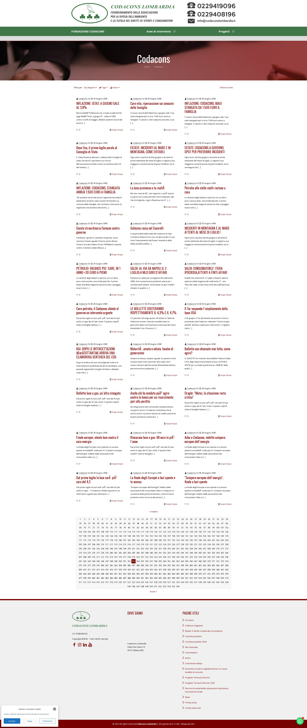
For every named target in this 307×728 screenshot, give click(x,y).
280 (111, 552)
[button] (54, 709)
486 (120, 578)
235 (213, 544)
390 (146, 565)
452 (120, 574)
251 (133, 548)
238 (226, 544)
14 (138, 519)
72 (94, 527)
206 (84, 544)
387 (133, 565)
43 (116, 523)
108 (102, 531)
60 (191, 523)
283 (124, 552)
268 (209, 548)
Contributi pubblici (193, 636)
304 (217, 552)
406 (217, 565)
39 (98, 523)
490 (138, 578)
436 (200, 569)
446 (93, 574)
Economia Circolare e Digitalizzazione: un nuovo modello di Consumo (206, 670)
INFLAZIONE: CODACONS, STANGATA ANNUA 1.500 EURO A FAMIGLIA (98, 189)
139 (89, 536)
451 (115, 574)
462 (164, 574)
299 (195, 552)
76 (111, 527)
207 (89, 544)
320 (138, 557)
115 (133, 531)
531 (169, 582)
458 (146, 574)
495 (160, 578)
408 (226, 565)
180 (120, 540)
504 (200, 578)
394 (164, 565)
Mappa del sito (187, 724)
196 (191, 540)
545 (129, 586)
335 (204, 557)
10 (120, 519)
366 (191, 561)
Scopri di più (117, 129)
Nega (29, 721)
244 (102, 548)
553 (164, 586)
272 (226, 548)
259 (169, 548)
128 (191, 531)
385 (124, 565)
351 (124, 561)
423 (142, 569)
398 (182, 565)
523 (133, 582)
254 (146, 548)
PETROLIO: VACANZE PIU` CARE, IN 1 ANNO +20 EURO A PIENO (98, 270)
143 (107, 536)
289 (151, 552)
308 (84, 557)
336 (209, 557)
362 (173, 561)
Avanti (152, 591)
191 (169, 540)
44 (120, 523)
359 (160, 561)
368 (200, 561)
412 (93, 569)
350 (120, 561)
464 (173, 574)
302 (209, 552)
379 (98, 565)
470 (200, 574)
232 (200, 544)
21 (169, 519)
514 (93, 582)
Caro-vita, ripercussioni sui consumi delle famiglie (152, 105)
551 (155, 586)
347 (107, 561)
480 (93, 578)
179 (115, 540)
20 (165, 519)
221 (151, 544)
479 (89, 578)
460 (155, 574)
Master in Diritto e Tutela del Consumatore (203, 631)
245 (107, 548)
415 (107, 569)
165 (204, 536)
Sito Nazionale (191, 647)
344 (93, 561)
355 (142, 561)
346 (102, 561)
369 (204, 561)
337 (213, 557)
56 (173, 523)
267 (204, 548)
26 (191, 519)
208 (93, 544)
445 (89, 574)
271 (222, 548)
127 (186, 531)
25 (187, 519)
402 (200, 565)
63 (205, 523)
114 (129, 531)
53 (160, 523)
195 (186, 540)
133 (213, 531)
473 (213, 574)
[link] (122, 13)
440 (217, 569)
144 (111, 536)
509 (222, 578)
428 (164, 569)
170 (226, 536)
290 (155, 552)
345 (98, 561)
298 (191, 552)
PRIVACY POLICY (191, 702)
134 (217, 531)
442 (226, 569)
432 (182, 569)
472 (209, 574)
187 (151, 540)
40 (102, 523)
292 (164, 552)
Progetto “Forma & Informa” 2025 (200, 683)
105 (89, 531)
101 (222, 527)
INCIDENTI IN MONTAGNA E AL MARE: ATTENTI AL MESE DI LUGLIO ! (207, 230)
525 (142, 582)
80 (129, 527)
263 (186, 548)
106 (93, 531)
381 (107, 565)
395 (169, 565)
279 (107, 552)
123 (169, 531)
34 (227, 519)
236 (217, 544)
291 (160, 552)
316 (120, 557)
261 (178, 548)
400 (191, 565)
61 (196, 523)
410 (84, 569)
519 (115, 582)
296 (182, 552)
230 (191, 544)
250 (129, 548)
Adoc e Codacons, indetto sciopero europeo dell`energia (205, 439)
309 (89, 557)
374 (226, 561)
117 (142, 531)
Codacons (83, 98)
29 (205, 519)
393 (160, 565)
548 (142, 586)
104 (84, 531)
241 (89, 548)
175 (98, 540)
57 (178, 523)
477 (80, 578)
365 (186, 561)
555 (173, 586)
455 (133, 574)
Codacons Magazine (194, 625)
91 (178, 527)
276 (93, 552)
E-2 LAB (175, 724)
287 (142, 552)
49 (142, 523)
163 (195, 536)
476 (226, 574)
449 (107, 574)
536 (191, 582)
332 (191, 557)
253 (142, 548)
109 (107, 531)
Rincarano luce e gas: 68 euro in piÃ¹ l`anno (152, 439)
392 (155, 565)
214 (120, 544)
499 (178, 578)
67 (222, 523)
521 (124, 582)
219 (142, 544)
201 (213, 540)
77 (116, 527)
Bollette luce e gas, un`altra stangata (98, 393)
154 (155, 536)
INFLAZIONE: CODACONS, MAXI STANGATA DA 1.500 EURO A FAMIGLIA (203, 107)
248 (120, 548)
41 (107, 523)
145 (115, 536)
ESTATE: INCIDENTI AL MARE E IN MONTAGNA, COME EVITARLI (150, 149)
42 (111, 523)
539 (204, 582)
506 (209, 578)
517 (107, 582)
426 (155, 569)
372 (217, 561)
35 (80, 523)
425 (151, 569)
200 (209, 540)
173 (89, 540)
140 (93, 536)
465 (178, 574)
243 (98, 548)
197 (195, 540)
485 (115, 578)
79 (125, 527)
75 (107, 527)
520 (120, 582)
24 (182, 519)
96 (200, 527)
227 (178, 544)
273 (80, 552)
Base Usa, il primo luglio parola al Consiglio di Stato (96, 149)
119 (151, 531)
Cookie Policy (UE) (193, 708)
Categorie (90, 87)
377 (89, 565)
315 (115, 557)
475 (222, 574)
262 (182, 548)
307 (80, 557)
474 (217, 574)
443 (80, 574)
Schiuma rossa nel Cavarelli (147, 228)
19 (160, 519)
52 (156, 523)
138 (84, 536)
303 (213, 552)
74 (102, 527)
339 (222, 557)
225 (169, 544)
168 (217, 536)
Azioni (187, 658)
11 (125, 519)
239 (80, 548)
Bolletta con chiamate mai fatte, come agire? (207, 350)
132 (209, 531)
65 (213, 523)
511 (80, 582)
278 (102, 552)
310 (93, 557)
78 (120, 527)
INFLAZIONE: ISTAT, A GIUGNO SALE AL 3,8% (97, 105)
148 (129, 536)
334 (200, 557)
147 (124, 536)
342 (84, 561)
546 (133, 586)
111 (115, 531)
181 (124, 540)
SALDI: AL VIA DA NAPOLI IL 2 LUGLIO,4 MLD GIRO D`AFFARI (148, 270)
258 (164, 548)
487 (124, 578)
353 (133, 561)
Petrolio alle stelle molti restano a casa (205, 189)
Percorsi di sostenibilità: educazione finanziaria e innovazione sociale (206, 690)
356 (146, 561)
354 (138, 561)
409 (80, 569)
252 (138, 548)
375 (80, 565)
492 (146, 578)
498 (173, 578)
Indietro (154, 511)
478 (84, 578)
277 (98, 552)
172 (84, 540)
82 (138, 527)
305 (222, 552)
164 (200, 536)
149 (133, 536)
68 (227, 523)
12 (129, 519)
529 (160, 582)
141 (98, 536)
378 (93, 565)
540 (209, 582)
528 (155, 582)
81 (134, 527)
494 (155, 578)
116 (138, 531)
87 (160, 527)
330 (182, 557)
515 (98, 582)
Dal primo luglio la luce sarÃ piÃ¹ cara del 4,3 (96, 479)
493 (151, 578)
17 (151, 519)
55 (169, 523)
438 (209, 569)
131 (204, 531)
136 (226, 531)
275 (89, 552)
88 (165, 527)
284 (129, 552)
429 (169, 569)
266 (200, 548)
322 (146, 557)
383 (115, 565)
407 (222, 565)
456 (138, 574)
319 (133, 557)
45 (125, 523)
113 (124, 531)
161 (186, 536)
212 (111, 544)
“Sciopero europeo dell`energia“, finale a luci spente (204, 479)
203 (222, 540)
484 (111, 578)
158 (173, 536)
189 (160, 540)
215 (124, 544)
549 (146, 586)
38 (94, 523)
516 (102, 582)
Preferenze (47, 721)
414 (102, 569)
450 (111, 574)
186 (146, 540)
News (187, 697)
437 (204, 569)
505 (204, 578)
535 (186, 582)
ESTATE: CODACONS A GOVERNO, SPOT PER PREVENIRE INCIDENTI (205, 149)
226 (173, 544)
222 (155, 544)
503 (195, 578)
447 (98, 574)
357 (151, 561)
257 (160, 548)
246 (111, 548)
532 (173, 582)
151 (142, 536)
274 (84, 552)
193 (178, 540)
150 (138, 536)
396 (173, 565)
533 (178, 582)
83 (142, 527)
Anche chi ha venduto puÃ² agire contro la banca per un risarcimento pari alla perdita (151, 397)
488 (129, 578)
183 (133, 540)
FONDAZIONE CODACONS (87, 31)
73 (98, 527)
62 (200, 523)
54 (165, 523)
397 (178, 565)
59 (187, 523)
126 (182, 531)
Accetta (12, 721)
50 (147, 523)
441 (222, 569)
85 (151, 527)
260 (173, 548)
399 (186, 565)
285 (133, 552)
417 (115, 569)
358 (155, 561)
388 (138, 565)
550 (151, 586)
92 (182, 527)
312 (102, 557)
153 (151, 536)
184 (138, 540)
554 (169, 586)
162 (191, 536)
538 (200, 582)
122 (164, 531)
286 (138, 552)
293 (169, 552)
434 (191, 569)
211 (107, 544)
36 (85, 523)
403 (204, 565)
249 (124, 548)
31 (213, 519)
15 (142, 519)
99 (213, 527)
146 (120, 536)
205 (80, 544)
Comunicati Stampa (193, 663)
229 (186, 544)
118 (146, 531)
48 (138, 523)
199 (204, 540)
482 (102, 578)
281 (115, 552)
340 (226, 557)
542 (217, 582)
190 (164, 540)
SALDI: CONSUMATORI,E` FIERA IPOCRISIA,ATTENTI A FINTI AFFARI (206, 270)
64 (209, 523)
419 (124, 569)
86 (156, 527)
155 (160, 536)
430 (173, 569)
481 (98, 578)
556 (178, 586)
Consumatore (191, 652)
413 (98, 569)
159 (178, 536)
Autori (115, 87)
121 (160, 531)
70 (85, 527)
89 (169, 527)
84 (147, 527)
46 (129, 523)
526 (146, 582)
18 (156, 519)
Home (146, 66)
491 (142, 578)
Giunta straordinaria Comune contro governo (98, 230)
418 (120, 569)
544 (226, 582)
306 (226, 552)
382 (111, 565)
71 (89, 527)
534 (182, 582)
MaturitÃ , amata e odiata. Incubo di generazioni (151, 350)
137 (80, 536)
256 (155, 548)
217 (133, 544)
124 (173, 531)
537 (195, 582)
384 (120, 565)
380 (102, 565)
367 (195, 561)
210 (102, 544)
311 (98, 557)
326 (164, 557)
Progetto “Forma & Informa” (197, 677)
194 (182, 540)
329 (178, 557)
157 (169, 536)
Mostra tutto (227, 87)
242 (93, 548)
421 (133, 569)
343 (89, 561)
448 (102, 574)
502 (191, 578)
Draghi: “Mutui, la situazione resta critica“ (205, 395)
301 (204, 552)
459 (151, 574)
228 (182, 544)
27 (196, 519)
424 (146, 569)
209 (98, 544)
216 (129, 544)
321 (142, 557)
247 (115, 548)
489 (133, 578)
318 (129, 557)
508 (217, 578)
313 (107, 557)
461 (160, 574)
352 (129, 561)
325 (160, 557)
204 (226, 540)
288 (146, 552)
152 (146, 536)
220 (146, 544)
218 (138, 544)
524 (138, 582)
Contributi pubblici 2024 (196, 641)
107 (98, 531)
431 (178, 569)
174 (93, 540)
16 (147, 519)
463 (169, 574)
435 (195, 569)
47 (134, 523)
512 (84, 582)
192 (173, 540)
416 (111, 569)
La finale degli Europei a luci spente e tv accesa (152, 479)
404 (209, 565)
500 (182, 578)
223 (160, 544)
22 (173, 519)
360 (164, 561)
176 (102, 540)
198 (200, 540)
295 (178, 552)
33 (222, 519)
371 (213, 561)
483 (107, 578)
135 (222, 531)
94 (191, 527)
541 (213, 582)
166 (209, 536)
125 (178, 531)
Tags (103, 87)
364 (182, 561)
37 (89, 523)
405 (213, 565)
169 (222, 536)
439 (213, 569)
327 (169, 557)
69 (80, 527)
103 (80, 531)
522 (129, 582)
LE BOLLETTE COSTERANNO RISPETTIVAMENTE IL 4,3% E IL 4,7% (153, 310)
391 (151, 565)
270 (217, 548)
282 (120, 552)
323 (151, 557)
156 (164, 536)
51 (151, 523)
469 (195, 574)
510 (226, 578)
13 (134, 519)
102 (226, 527)
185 (142, 540)
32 (218, 519)
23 (178, 519)
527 (151, 582)
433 (186, 569)
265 (195, 548)
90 (173, 527)
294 (173, 552)
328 (173, 557)
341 (80, 561)
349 (115, 561)
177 (107, 540)
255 (151, 548)
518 (111, 582)
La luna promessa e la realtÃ (147, 187)
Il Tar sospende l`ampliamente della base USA (206, 310)
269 (213, 548)
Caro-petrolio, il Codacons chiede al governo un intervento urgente (97, 310)
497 (169, 578)
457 (142, 574)
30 (209, 519)
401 (195, 565)
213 (115, 544)
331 (186, 557)
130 (200, 531)
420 (129, 569)
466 (182, 574)
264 (191, 548)
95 (196, 527)
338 (217, 557)
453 (124, 574)
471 (204, 574)
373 (222, 561)
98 (209, 527)
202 (217, 540)
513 (89, 582)
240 (84, 548)
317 (124, 557)
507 (213, 578)
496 (164, 578)
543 (222, 582)
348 (111, 561)
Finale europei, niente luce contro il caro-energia (97, 439)
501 (186, 578)
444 (84, 574)
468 (191, 574)
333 (195, 557)
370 (209, 561)
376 (84, 565)
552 (160, 586)
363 (178, 561)
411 (89, 569)
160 (182, 536)
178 (111, 540)
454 (129, 574)
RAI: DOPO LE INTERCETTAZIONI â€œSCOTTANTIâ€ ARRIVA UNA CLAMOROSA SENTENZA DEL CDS (96, 352)
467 (186, 574)
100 (217, 527)
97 (205, 527)
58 (182, 523)
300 (200, 552)
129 (195, 531)
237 (222, 544)
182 (129, 540)
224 (164, 544)
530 (164, 582)
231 (195, 544)
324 (155, 557)
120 (155, 531)
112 (120, 531)
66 (218, 523)
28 (200, 519)
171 (80, 540)
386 (129, 565)
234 (209, 544)
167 (213, 536)
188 (155, 540)
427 (160, 569)
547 (138, 586)
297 (186, 552)
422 (138, 569)
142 (102, 536)
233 (204, 544)
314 (111, 557)
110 (111, 531)
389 (142, 565)
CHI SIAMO (189, 620)
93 (187, 527)
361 (169, 561)
